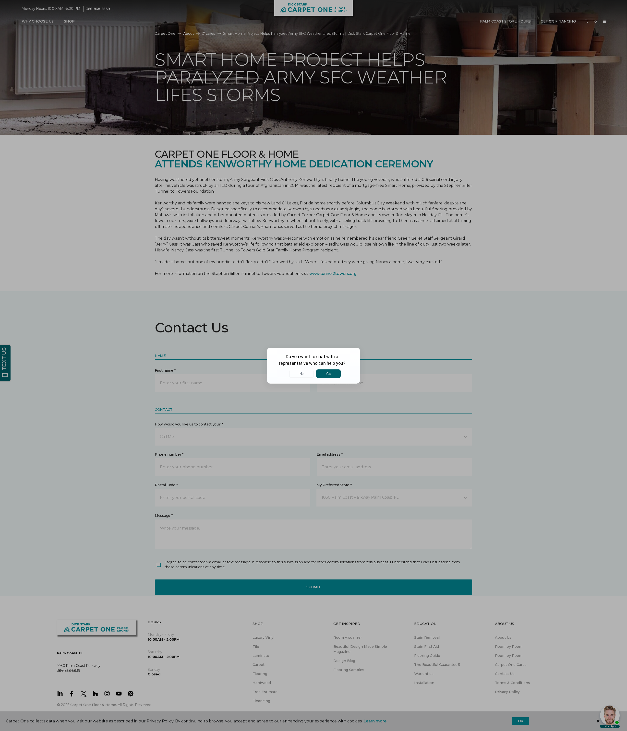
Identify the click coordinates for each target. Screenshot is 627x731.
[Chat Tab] (313, 365)
